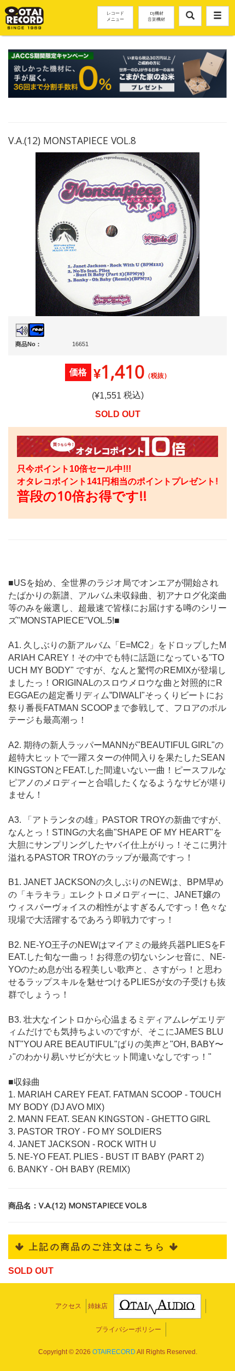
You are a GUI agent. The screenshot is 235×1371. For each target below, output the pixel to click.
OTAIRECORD (114, 1352)
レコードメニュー (115, 16)
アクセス (68, 1306)
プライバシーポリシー (128, 1329)
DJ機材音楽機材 (156, 16)
